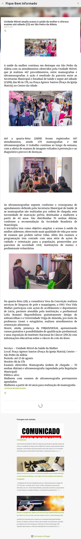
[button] (5, 31)
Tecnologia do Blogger (41, 536)
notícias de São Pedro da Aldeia (15, 388)
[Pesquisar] (40, 3)
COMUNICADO (21, 440)
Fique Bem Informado (21, 3)
